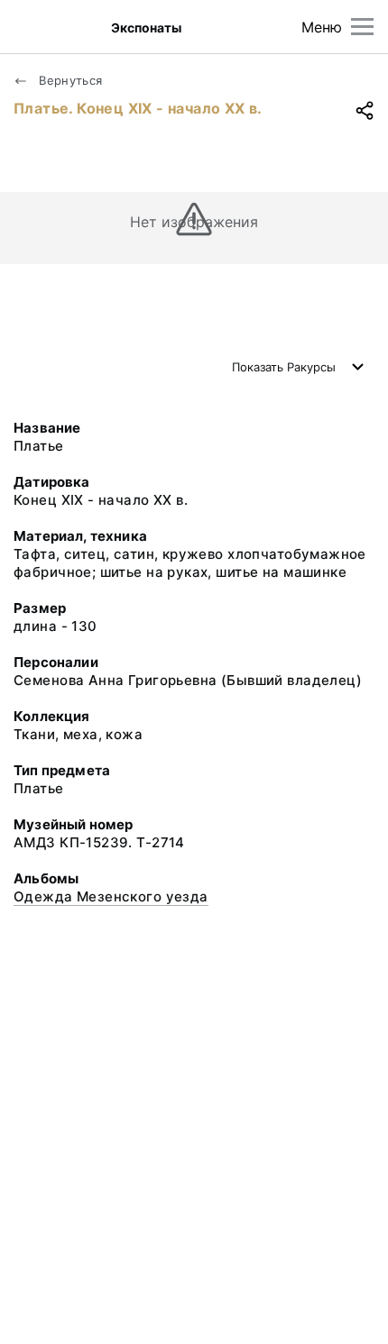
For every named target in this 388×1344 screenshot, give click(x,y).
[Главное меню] (362, 26)
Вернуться (69, 80)
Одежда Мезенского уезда (111, 896)
